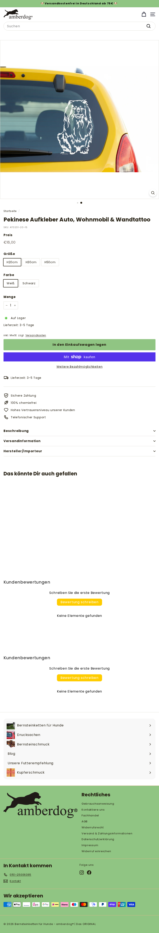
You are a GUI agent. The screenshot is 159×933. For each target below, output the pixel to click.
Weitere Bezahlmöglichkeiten (80, 367)
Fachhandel (90, 815)
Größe (9, 254)
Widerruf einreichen (96, 851)
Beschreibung (16, 431)
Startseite (10, 211)
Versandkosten (35, 335)
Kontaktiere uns (93, 810)
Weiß (11, 283)
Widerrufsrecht (93, 827)
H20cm (12, 262)
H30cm (31, 262)
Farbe (9, 275)
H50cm (50, 262)
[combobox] (79, 26)
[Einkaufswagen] (144, 14)
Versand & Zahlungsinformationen (107, 833)
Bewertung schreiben (79, 602)
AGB (85, 821)
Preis (8, 235)
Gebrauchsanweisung (98, 804)
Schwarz (29, 283)
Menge (10, 297)
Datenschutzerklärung (98, 839)
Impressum (90, 845)
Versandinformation (22, 441)
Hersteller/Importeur (23, 451)
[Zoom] (153, 193)
